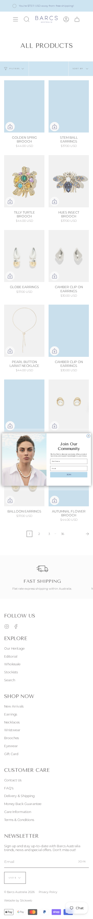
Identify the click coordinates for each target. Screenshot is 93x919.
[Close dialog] (88, 436)
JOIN (69, 475)
